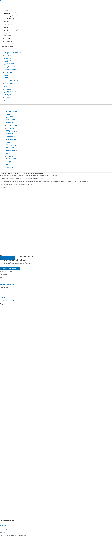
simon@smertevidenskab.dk (7, 284)
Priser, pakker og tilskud (9, 64)
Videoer (8, 38)
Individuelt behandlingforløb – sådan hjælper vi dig (10, 57)
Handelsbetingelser (4, 529)
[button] (44, 10)
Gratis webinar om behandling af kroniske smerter (9, 74)
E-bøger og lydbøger (10, 129)
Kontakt (8, 43)
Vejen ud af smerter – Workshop (10, 92)
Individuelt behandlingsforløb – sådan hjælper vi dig (13, 12)
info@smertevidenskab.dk (6, 522)
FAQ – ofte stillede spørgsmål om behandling (12, 20)
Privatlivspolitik (7, 102)
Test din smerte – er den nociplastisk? (12, 8)
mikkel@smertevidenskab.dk (7, 300)
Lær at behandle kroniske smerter (11, 81)
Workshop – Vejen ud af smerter (13, 33)
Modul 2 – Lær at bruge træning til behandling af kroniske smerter (12, 30)
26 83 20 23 (3, 281)
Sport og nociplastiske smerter (10, 60)
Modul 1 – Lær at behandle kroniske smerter (13, 26)
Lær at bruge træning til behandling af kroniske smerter (11, 85)
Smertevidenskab (4, 0)
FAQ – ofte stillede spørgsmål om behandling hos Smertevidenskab (11, 69)
